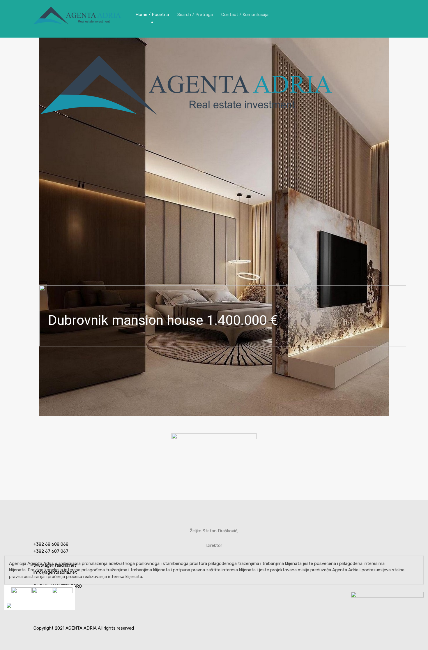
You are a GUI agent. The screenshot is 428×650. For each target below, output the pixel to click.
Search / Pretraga (195, 14)
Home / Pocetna (152, 14)
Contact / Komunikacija (244, 14)
